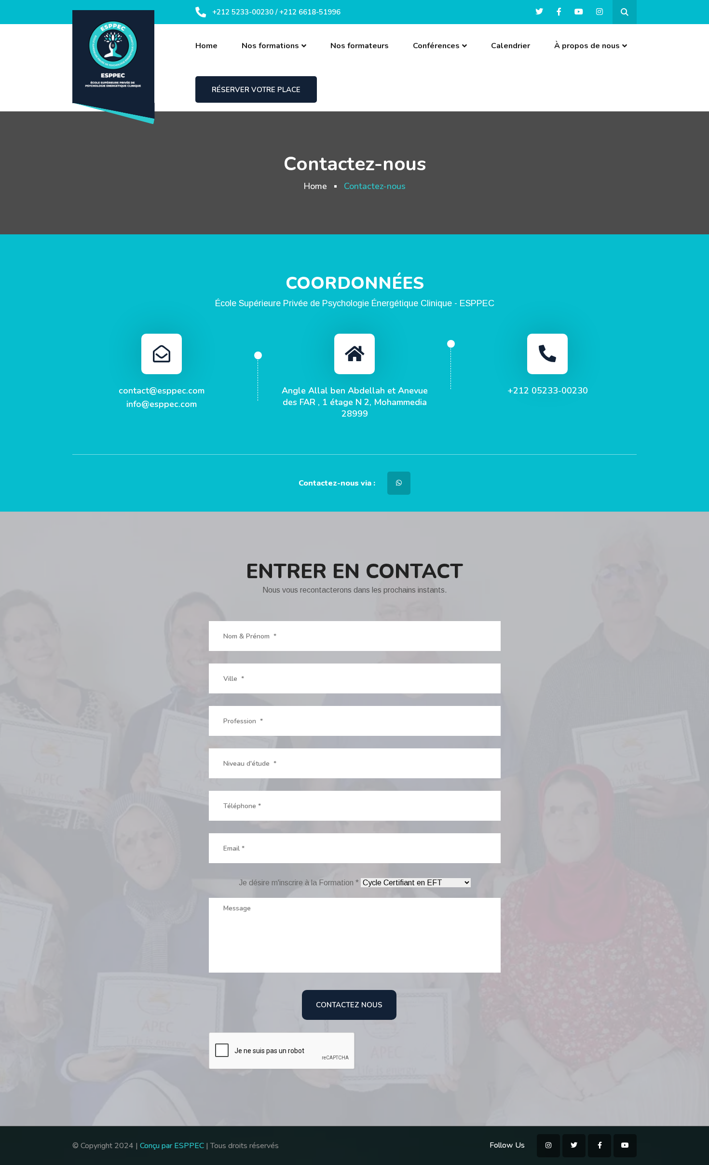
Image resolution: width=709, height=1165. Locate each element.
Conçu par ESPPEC (172, 1145)
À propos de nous (587, 46)
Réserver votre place (256, 90)
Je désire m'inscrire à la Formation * (300, 883)
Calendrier (510, 46)
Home (206, 46)
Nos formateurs (359, 46)
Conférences (436, 46)
